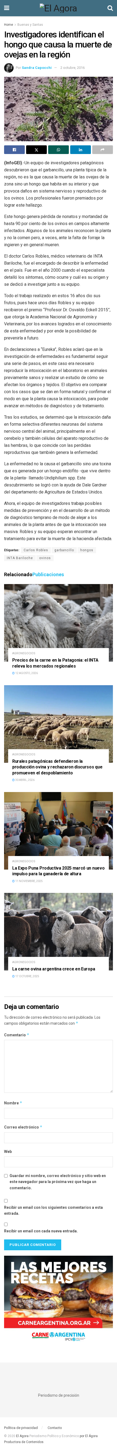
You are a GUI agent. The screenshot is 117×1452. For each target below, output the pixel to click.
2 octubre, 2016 (72, 68)
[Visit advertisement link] (58, 1301)
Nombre (13, 1102)
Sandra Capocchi (37, 68)
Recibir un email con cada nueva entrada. (41, 1231)
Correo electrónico (23, 1127)
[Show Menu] (6, 8)
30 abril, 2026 (25, 779)
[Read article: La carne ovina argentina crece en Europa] (58, 931)
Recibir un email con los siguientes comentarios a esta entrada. (53, 1210)
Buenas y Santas (30, 25)
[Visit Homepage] (58, 8)
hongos (86, 550)
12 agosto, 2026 (26, 673)
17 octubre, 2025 (27, 976)
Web (8, 1151)
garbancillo (64, 550)
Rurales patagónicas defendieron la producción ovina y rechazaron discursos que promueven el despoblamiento (57, 767)
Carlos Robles (36, 550)
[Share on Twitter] (36, 149)
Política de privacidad (21, 1428)
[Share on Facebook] (14, 149)
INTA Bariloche (20, 558)
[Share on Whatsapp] (58, 149)
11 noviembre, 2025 (29, 881)
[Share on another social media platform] (102, 149)
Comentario (16, 1034)
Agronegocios (23, 653)
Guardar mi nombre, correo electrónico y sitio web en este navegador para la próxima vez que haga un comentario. (58, 1182)
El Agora (22, 1436)
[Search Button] (110, 8)
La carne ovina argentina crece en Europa (53, 969)
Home (8, 25)
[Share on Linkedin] (80, 149)
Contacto (55, 1428)
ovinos (45, 558)
